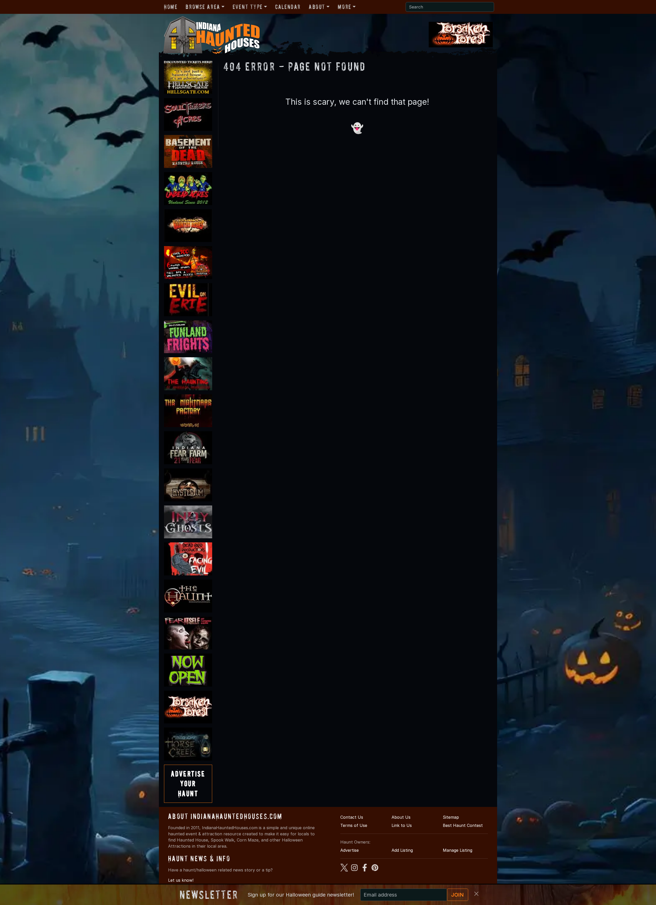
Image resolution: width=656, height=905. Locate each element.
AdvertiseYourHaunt (188, 784)
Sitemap (451, 817)
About (317, 6)
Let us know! (180, 880)
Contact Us (351, 817)
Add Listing (402, 850)
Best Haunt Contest (463, 825)
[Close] (476, 894)
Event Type (248, 6)
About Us (401, 817)
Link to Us (402, 825)
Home (170, 6)
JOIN (457, 895)
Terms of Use (353, 825)
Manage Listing (457, 850)
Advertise (349, 850)
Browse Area (203, 6)
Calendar (288, 6)
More (344, 6)
